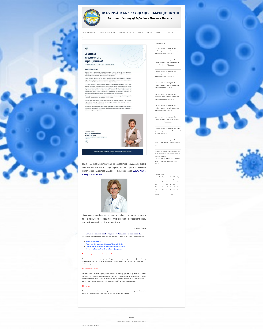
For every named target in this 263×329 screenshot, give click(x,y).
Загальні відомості (88, 32)
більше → (171, 53)
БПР (83, 37)
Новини (170, 32)
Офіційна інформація (126, 32)
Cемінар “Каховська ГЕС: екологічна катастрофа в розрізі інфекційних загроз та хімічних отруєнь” (167, 154)
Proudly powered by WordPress (91, 325)
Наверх (131, 317)
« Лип (157, 194)
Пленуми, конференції (107, 32)
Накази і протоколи (145, 32)
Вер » (171, 194)
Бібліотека (159, 32)
